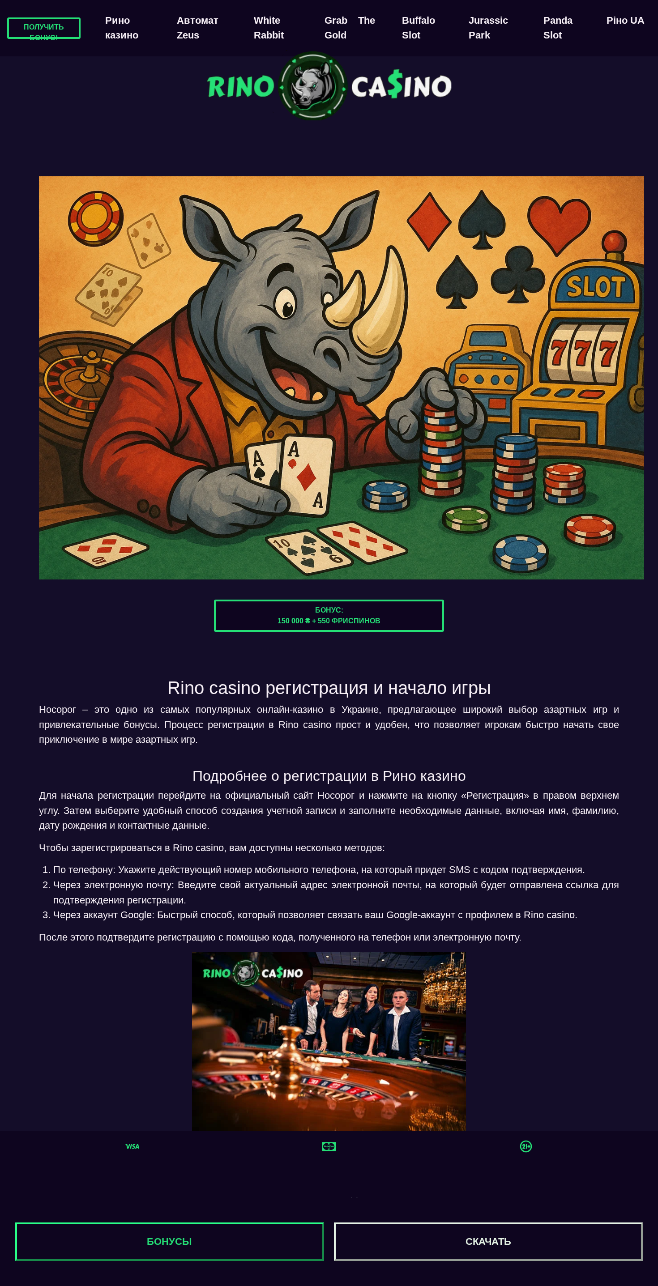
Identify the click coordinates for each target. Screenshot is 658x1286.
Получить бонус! (44, 32)
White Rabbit (269, 28)
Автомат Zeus (197, 28)
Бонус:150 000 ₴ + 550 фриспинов (329, 615)
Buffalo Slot (418, 28)
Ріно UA (626, 20)
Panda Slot (558, 28)
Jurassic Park (488, 28)
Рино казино (121, 28)
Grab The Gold (350, 28)
